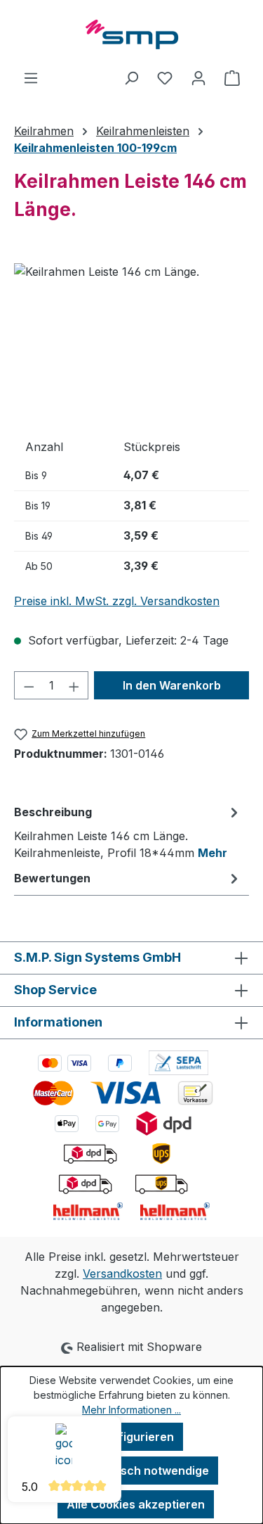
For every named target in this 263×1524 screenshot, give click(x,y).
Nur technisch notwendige (135, 1470)
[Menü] (31, 77)
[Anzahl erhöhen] (74, 685)
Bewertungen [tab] (52, 878)
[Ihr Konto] (198, 77)
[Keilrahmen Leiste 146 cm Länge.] (131, 342)
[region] (131, 342)
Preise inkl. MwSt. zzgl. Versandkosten (117, 601)
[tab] (128, 832)
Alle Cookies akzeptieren (136, 1504)
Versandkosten (122, 1273)
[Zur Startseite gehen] (131, 34)
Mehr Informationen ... (131, 1410)
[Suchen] (131, 77)
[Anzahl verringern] (28, 685)
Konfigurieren (135, 1437)
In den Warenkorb (172, 685)
